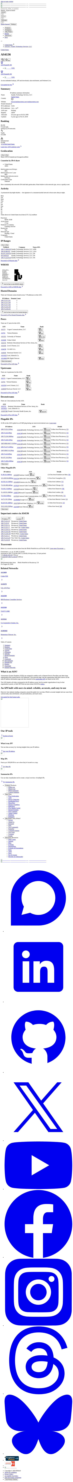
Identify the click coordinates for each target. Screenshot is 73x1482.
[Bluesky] (38, 1425)
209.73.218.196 (6, 436)
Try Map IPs (7, 766)
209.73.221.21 (5, 429)
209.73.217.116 (5, 447)
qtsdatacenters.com (33, 102)
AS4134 (16, 478)
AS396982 (17, 500)
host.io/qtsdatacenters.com (19, 102)
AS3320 (16, 489)
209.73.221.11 (5, 536)
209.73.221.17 (5, 527)
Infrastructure (5, 141)
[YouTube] (38, 1165)
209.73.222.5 (5, 433)
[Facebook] (38, 1224)
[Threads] (38, 1360)
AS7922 (16, 485)
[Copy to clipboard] (3, 59)
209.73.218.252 (6, 309)
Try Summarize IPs (9, 782)
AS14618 (16, 482)
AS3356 (3, 346)
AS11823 (4, 355)
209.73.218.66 (12, 557)
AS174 (3, 329)
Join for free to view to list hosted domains (15, 312)
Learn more (52, 423)
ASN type (4, 110)
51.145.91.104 (5, 492)
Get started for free (6, 85)
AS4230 (3, 349)
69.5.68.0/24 (5, 255)
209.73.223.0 (5, 454)
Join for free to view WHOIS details (13, 284)
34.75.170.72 (5, 499)
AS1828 (3, 340)
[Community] (38, 898)
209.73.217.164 (6, 305)
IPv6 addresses (5, 108)
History (3, 24)
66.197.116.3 (5, 457)
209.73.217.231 (6, 300)
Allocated (4, 114)
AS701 (3, 333)
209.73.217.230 (6, 302)
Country (3, 98)
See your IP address (9, 751)
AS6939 (3, 353)
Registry (3, 112)
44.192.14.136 (5, 481)
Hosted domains (6, 104)
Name (3, 95)
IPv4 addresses (5, 106)
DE (69, 474)
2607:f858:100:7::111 (7, 443)
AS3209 (16, 475)
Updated (3, 117)
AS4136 (19, 430)
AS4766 (16, 507)
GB (62, 492)
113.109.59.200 (5, 478)
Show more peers (6, 361)
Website (3, 102)
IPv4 (3, 155)
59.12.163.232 (5, 506)
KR (61, 506)
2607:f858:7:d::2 (6, 450)
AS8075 (16, 493)
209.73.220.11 (5, 440)
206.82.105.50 (7, 555)
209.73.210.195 (6, 531)
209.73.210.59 (5, 540)
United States (15, 97)
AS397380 (4, 411)
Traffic (3, 133)
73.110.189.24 (5, 485)
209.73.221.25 (5, 521)
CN (64, 478)
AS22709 (16, 503)
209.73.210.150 (6, 307)
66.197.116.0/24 (6, 253)
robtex (42, 684)
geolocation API (40, 679)
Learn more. (53, 548)
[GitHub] (38, 1038)
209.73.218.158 (6, 534)
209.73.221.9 (5, 523)
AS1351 (3, 336)
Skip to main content (7, 1)
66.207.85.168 (5, 503)
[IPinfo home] (23, 5)
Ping (11, 429)
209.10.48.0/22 (5, 251)
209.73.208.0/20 (6, 249)
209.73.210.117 (5, 529)
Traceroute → (61, 548)
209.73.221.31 (5, 525)
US (67, 429)
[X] (38, 1107)
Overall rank (4, 127)
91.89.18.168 (5, 474)
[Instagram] (38, 1292)
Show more (5, 464)
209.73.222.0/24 (6, 257)
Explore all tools (8, 736)
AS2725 (3, 343)
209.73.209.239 (6, 461)
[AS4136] (5, 557)
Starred (7, 24)
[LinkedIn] (38, 967)
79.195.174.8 (5, 489)
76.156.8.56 (4, 496)
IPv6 (7, 155)
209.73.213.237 (6, 538)
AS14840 (4, 358)
